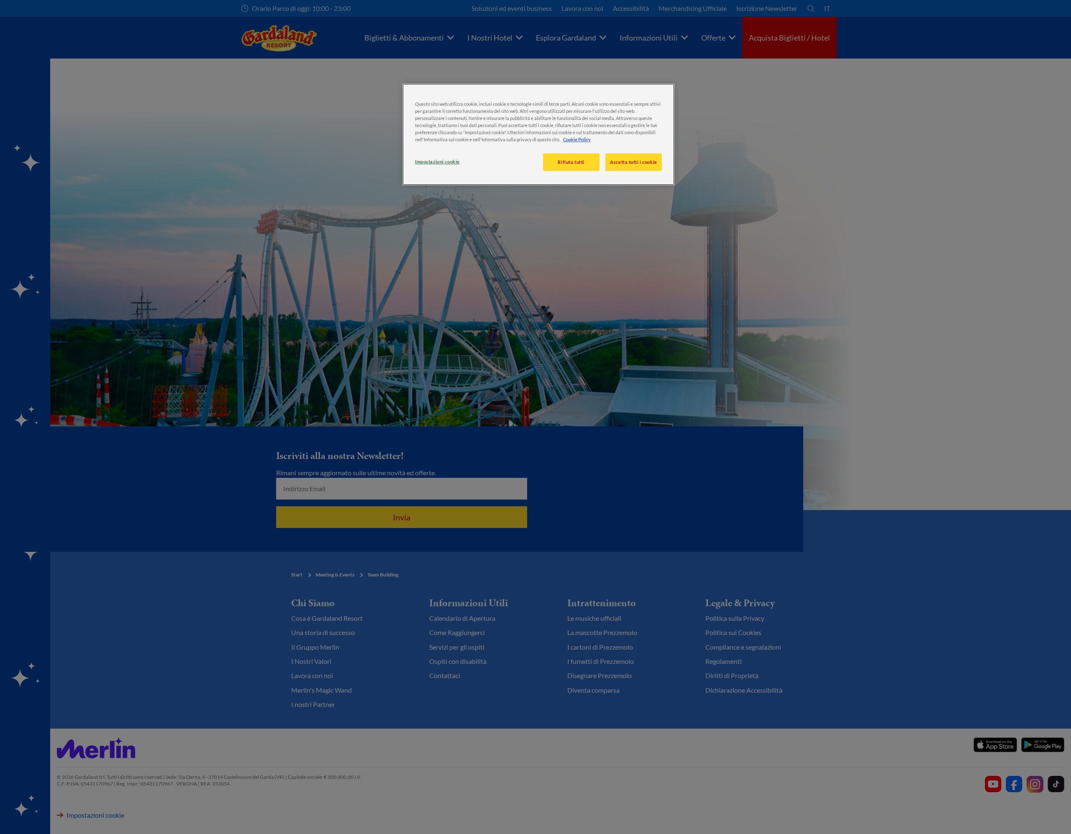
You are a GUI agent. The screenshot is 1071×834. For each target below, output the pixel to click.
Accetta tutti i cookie (633, 162)
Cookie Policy (577, 139)
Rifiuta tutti (571, 162)
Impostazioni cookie (437, 161)
